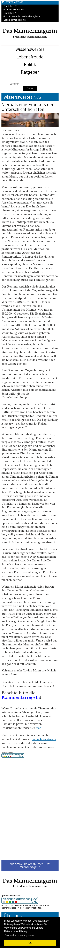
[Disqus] (29, 808)
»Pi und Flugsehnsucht (13, 9)
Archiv (37, 97)
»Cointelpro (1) (9, 13)
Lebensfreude (30, 57)
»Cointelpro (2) (9, 6)
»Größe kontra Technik (13, 19)
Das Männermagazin (30, 30)
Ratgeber (30, 72)
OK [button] (30, 943)
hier (38, 728)
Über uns (13, 915)
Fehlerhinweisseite (44, 739)
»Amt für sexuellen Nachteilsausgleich (21, 16)
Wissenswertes (30, 49)
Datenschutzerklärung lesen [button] (19, 935)
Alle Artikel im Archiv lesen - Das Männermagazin (30, 865)
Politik (30, 64)
